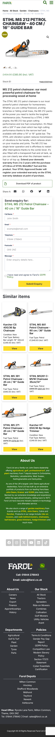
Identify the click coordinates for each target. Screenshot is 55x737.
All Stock (14, 11)
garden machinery (36, 508)
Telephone (9, 235)
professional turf (37, 470)
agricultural (18, 470)
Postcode (8, 245)
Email (7, 225)
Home (5, 11)
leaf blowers (10, 519)
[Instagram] (16, 542)
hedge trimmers (39, 519)
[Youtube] (31, 542)
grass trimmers (24, 519)
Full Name (9, 214)
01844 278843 (30, 574)
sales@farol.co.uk (31, 579)
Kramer (20, 492)
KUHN (31, 492)
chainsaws (44, 517)
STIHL (23, 511)
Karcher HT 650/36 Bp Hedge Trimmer (40, 428)
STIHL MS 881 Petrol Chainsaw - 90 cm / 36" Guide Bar (40, 329)
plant (6, 473)
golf (26, 470)
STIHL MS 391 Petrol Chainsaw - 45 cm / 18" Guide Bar (13, 380)
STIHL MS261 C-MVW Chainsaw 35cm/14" (39, 379)
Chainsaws (33, 11)
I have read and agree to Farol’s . (26, 276)
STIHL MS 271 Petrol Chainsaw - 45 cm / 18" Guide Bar (13, 429)
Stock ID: (7, 82)
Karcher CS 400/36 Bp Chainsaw (10, 327)
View (14, 348)
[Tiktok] (46, 542)
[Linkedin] (38, 542)
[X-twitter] (24, 542)
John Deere (11, 492)
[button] (47, 37)
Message (8, 256)
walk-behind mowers (28, 517)
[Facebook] (9, 542)
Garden (23, 11)
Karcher (10, 514)
